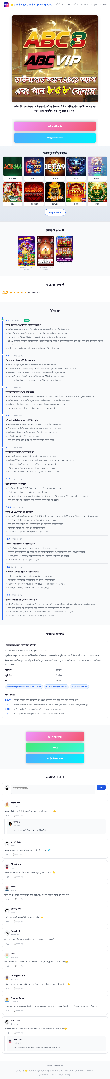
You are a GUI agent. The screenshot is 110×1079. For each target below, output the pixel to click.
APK (68, 4)
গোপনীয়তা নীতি (58, 1066)
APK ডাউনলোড (55, 126)
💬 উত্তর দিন (18, 816)
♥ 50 (7, 922)
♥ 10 (7, 877)
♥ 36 (7, 899)
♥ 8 (7, 855)
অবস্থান (94, 4)
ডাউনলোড (84, 4)
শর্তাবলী (49, 1066)
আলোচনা (103, 4)
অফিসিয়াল (59, 4)
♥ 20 (7, 816)
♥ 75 (7, 988)
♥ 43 (7, 1033)
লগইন (75, 4)
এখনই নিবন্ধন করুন (55, 137)
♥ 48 (7, 966)
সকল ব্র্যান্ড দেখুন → (55, 212)
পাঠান (101, 787)
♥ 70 (7, 1011)
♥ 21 (7, 944)
